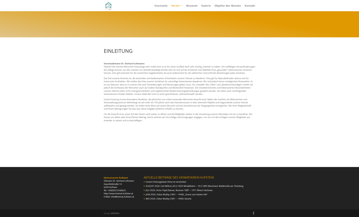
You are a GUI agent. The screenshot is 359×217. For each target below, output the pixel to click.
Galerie (206, 6)
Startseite (161, 6)
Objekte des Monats (227, 6)
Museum (192, 6)
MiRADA (115, 213)
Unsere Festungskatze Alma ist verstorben (166, 181)
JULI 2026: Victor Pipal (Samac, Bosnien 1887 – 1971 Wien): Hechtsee (179, 190)
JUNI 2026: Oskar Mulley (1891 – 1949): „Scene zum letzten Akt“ (176, 194)
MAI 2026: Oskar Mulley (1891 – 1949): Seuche (168, 198)
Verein (175, 6)
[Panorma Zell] (179, 13)
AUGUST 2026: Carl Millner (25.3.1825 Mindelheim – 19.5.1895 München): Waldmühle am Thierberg (194, 186)
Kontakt (250, 6)
